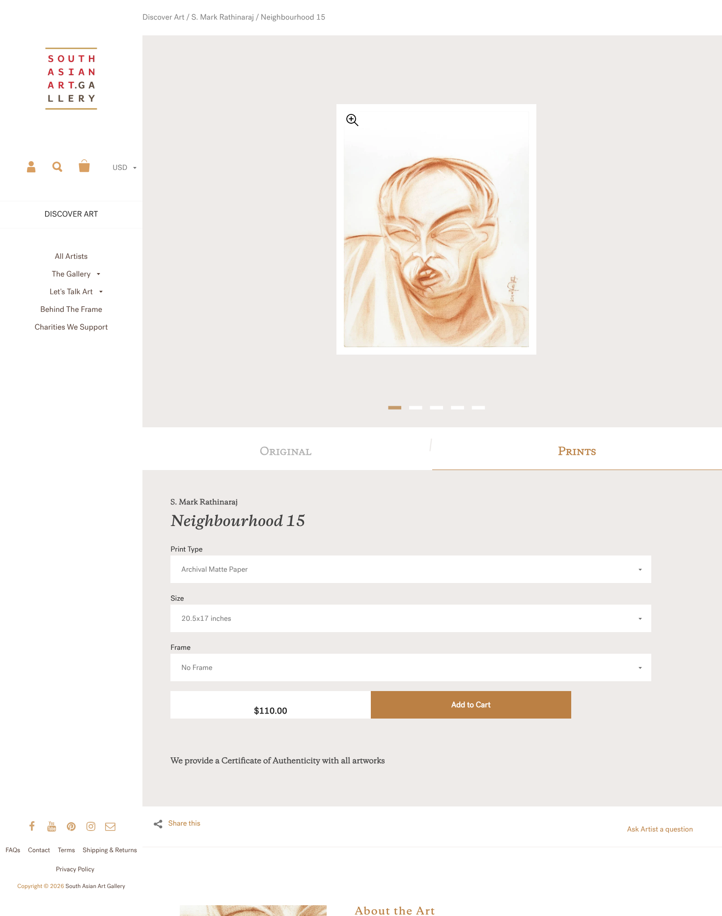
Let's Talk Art (71, 292)
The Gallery (71, 274)
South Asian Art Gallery (95, 886)
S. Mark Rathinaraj (238, 29)
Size (200, 591)
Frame (191, 640)
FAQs (12, 850)
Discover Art (188, 29)
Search (58, 166)
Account (32, 166)
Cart (84, 166)
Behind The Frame (71, 310)
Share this (184, 806)
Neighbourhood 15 (298, 29)
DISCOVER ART (71, 214)
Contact (39, 850)
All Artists (71, 256)
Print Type (209, 541)
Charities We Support (71, 327)
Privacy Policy (75, 869)
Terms (66, 850)
